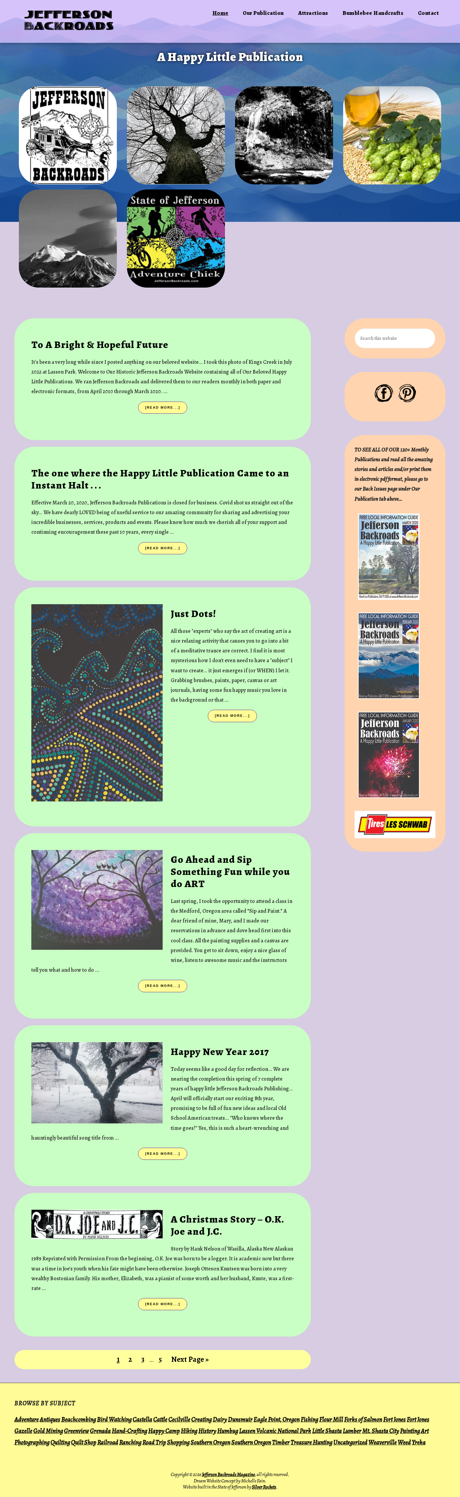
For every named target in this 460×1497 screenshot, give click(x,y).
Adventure (26, 1419)
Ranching (130, 1442)
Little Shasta (327, 1431)
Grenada (100, 1431)
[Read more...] (164, 410)
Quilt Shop (83, 1442)
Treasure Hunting (311, 1442)
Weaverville (382, 1442)
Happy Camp (164, 1431)
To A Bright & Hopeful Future (99, 344)
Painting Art (414, 1431)
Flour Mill (331, 1419)
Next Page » (190, 1361)
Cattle (160, 1419)
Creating (201, 1419)
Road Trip (154, 1442)
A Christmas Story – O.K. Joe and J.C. (227, 1225)
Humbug (227, 1431)
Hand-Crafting (129, 1431)
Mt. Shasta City (380, 1431)
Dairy (220, 1419)
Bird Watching (114, 1419)
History (207, 1431)
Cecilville (179, 1419)
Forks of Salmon (363, 1419)
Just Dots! (193, 613)
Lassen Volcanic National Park (275, 1431)
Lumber (352, 1431)
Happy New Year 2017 (220, 1051)
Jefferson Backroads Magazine (228, 1474)
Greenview (76, 1431)
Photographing (32, 1442)
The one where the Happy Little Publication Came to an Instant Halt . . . (160, 479)
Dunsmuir (240, 1419)
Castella (142, 1419)
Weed (404, 1442)
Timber (281, 1442)
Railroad (107, 1442)
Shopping (178, 1442)
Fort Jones (394, 1419)
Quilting (60, 1442)
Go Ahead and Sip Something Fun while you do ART (230, 871)
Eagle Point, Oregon (277, 1419)
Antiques (50, 1419)
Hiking (189, 1431)
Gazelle (23, 1431)
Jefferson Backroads (69, 21)
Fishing (309, 1419)
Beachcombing (78, 1419)
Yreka (419, 1442)
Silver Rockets (264, 1487)
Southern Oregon (210, 1442)
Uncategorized (350, 1442)
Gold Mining (48, 1431)
